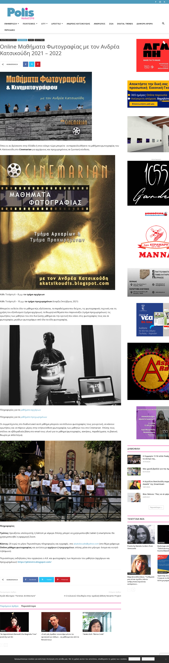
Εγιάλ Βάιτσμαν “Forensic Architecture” (18, 595)
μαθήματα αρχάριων (31, 409)
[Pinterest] (37, 64)
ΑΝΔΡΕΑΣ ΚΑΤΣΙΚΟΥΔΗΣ (78, 23)
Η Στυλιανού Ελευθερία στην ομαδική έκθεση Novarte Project (92, 595)
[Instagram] (160, 2)
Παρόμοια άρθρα (9, 605)
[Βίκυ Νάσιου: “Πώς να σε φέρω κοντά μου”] (134, 497)
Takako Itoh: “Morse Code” (93, 634)
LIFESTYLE (56, 23)
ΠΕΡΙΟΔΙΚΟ (9, 30)
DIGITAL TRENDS (125, 23)
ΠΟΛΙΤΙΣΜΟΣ (29, 23)
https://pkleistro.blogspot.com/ (34, 562)
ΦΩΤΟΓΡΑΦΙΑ (39, 40)
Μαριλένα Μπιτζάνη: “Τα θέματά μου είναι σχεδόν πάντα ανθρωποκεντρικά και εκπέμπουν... (140, 580)
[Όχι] (165, 659)
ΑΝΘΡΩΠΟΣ (99, 23)
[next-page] (6, 645)
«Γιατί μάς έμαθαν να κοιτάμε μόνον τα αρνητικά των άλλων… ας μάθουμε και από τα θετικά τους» (60, 637)
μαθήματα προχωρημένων (34, 417)
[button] (163, 24)
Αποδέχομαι (134, 659)
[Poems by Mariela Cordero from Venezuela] (141, 534)
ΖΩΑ (111, 23)
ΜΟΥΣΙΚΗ (161, 543)
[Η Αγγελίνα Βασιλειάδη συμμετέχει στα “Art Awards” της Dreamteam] (134, 484)
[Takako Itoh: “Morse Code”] (102, 622)
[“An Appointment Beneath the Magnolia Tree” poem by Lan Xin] (19, 622)
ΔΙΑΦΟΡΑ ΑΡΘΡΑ (145, 23)
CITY (43, 23)
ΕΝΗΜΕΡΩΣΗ (10, 23)
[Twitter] (164, 2)
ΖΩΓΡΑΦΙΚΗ (132, 573)
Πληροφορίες (148, 659)
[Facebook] (156, 2)
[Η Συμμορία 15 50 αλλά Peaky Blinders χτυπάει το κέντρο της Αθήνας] (134, 459)
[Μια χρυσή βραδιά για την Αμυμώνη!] (134, 471)
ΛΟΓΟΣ (3, 631)
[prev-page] (1, 645)
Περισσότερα (28, 605)
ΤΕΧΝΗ (31, 40)
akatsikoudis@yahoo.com (86, 543)
